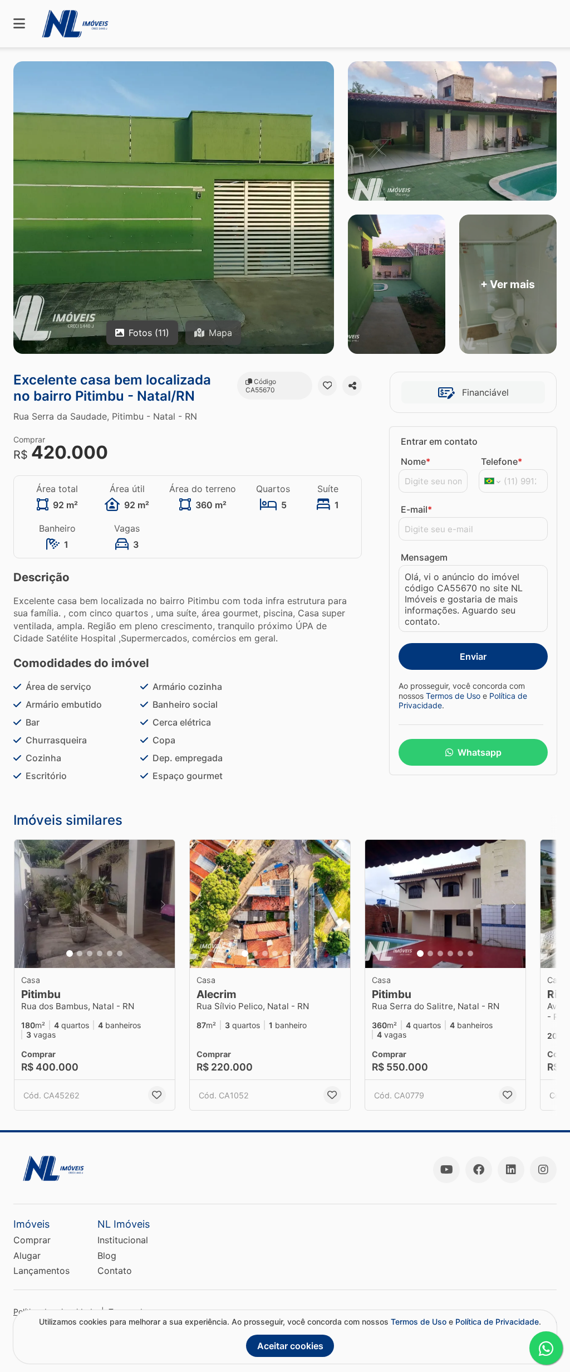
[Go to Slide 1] (69, 953)
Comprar (32, 1239)
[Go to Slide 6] (119, 953)
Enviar (473, 656)
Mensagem (424, 557)
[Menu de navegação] (19, 23)
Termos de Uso (453, 695)
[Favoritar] (327, 386)
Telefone (501, 461)
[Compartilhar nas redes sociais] (352, 386)
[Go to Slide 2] (79, 953)
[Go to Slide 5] (109, 953)
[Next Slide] (163, 904)
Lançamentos (41, 1270)
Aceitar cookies (290, 1345)
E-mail (416, 509)
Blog (106, 1255)
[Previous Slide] (26, 904)
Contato (114, 1270)
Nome (415, 461)
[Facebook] (478, 1169)
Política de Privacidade (497, 1321)
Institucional (122, 1239)
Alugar (27, 1255)
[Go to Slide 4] (99, 953)
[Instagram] (543, 1169)
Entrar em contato (439, 441)
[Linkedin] (511, 1169)
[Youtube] (446, 1169)
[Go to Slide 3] (89, 953)
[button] (94, 904)
